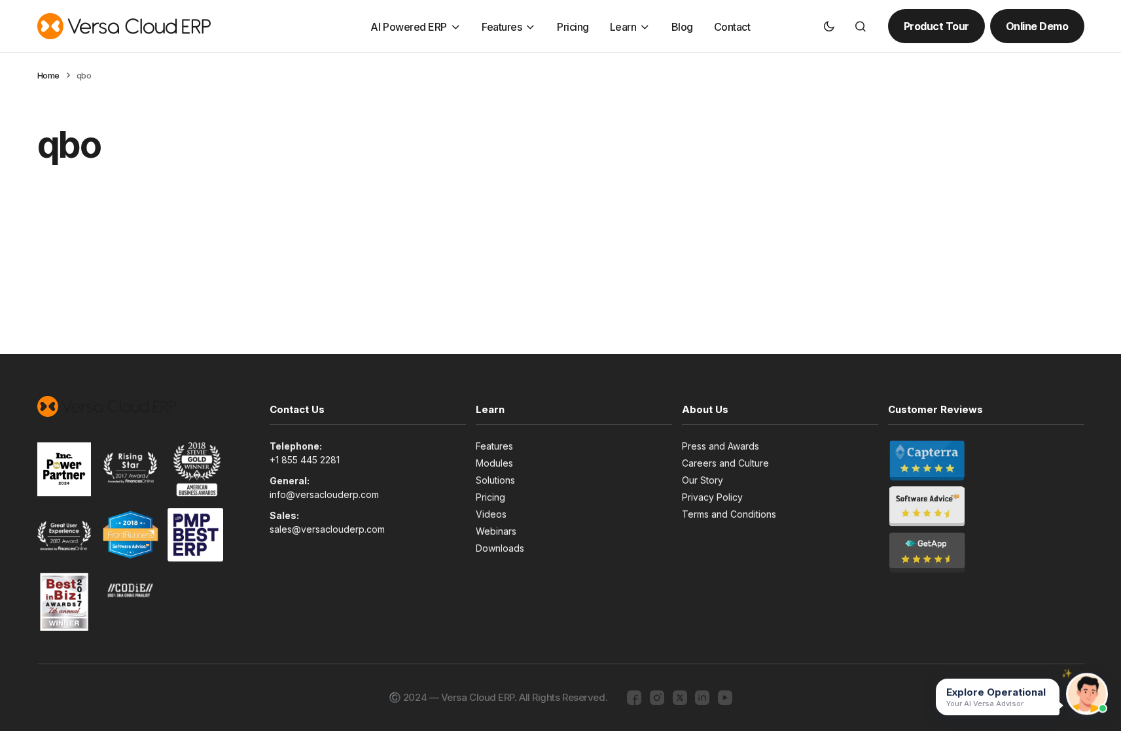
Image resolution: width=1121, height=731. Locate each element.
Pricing (490, 497)
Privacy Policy (712, 497)
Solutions (495, 480)
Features (494, 446)
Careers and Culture (725, 463)
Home (48, 75)
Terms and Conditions (729, 514)
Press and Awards (720, 446)
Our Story (702, 480)
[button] (829, 26)
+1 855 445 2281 (305, 459)
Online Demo (1037, 26)
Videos (491, 514)
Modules (494, 463)
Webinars (496, 531)
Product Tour (936, 26)
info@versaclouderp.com (324, 494)
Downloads (500, 548)
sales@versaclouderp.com (327, 529)
